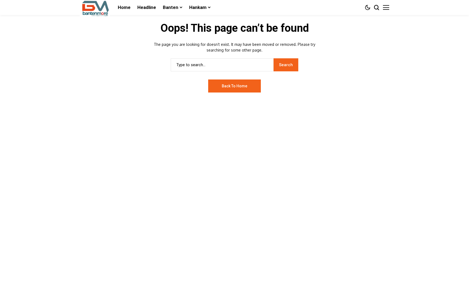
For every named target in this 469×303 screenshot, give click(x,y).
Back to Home (234, 86)
